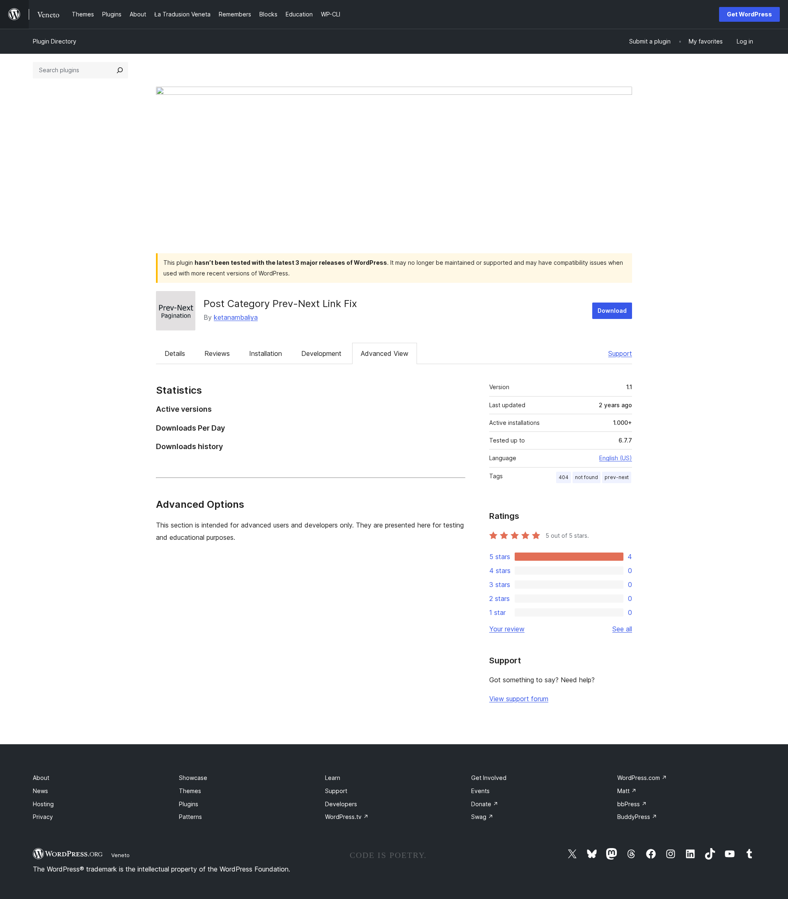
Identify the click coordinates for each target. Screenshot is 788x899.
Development (321, 353)
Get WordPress (749, 14)
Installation (265, 353)
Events (480, 790)
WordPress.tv (347, 816)
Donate (484, 803)
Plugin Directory (54, 41)
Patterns (190, 816)
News (40, 790)
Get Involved (488, 777)
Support (620, 353)
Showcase (193, 777)
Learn (332, 777)
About (41, 777)
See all (622, 629)
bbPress (632, 803)
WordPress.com (642, 777)
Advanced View (384, 353)
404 (563, 477)
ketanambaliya (236, 317)
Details (175, 353)
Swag (482, 816)
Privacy (43, 816)
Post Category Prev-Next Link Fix (280, 304)
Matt (627, 790)
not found (586, 477)
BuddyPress (637, 816)
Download (612, 310)
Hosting (43, 803)
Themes (190, 790)
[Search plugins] (120, 70)
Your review (507, 629)
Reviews (217, 353)
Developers (341, 803)
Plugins (188, 803)
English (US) (615, 457)
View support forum (518, 699)
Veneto (120, 855)
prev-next (617, 477)
